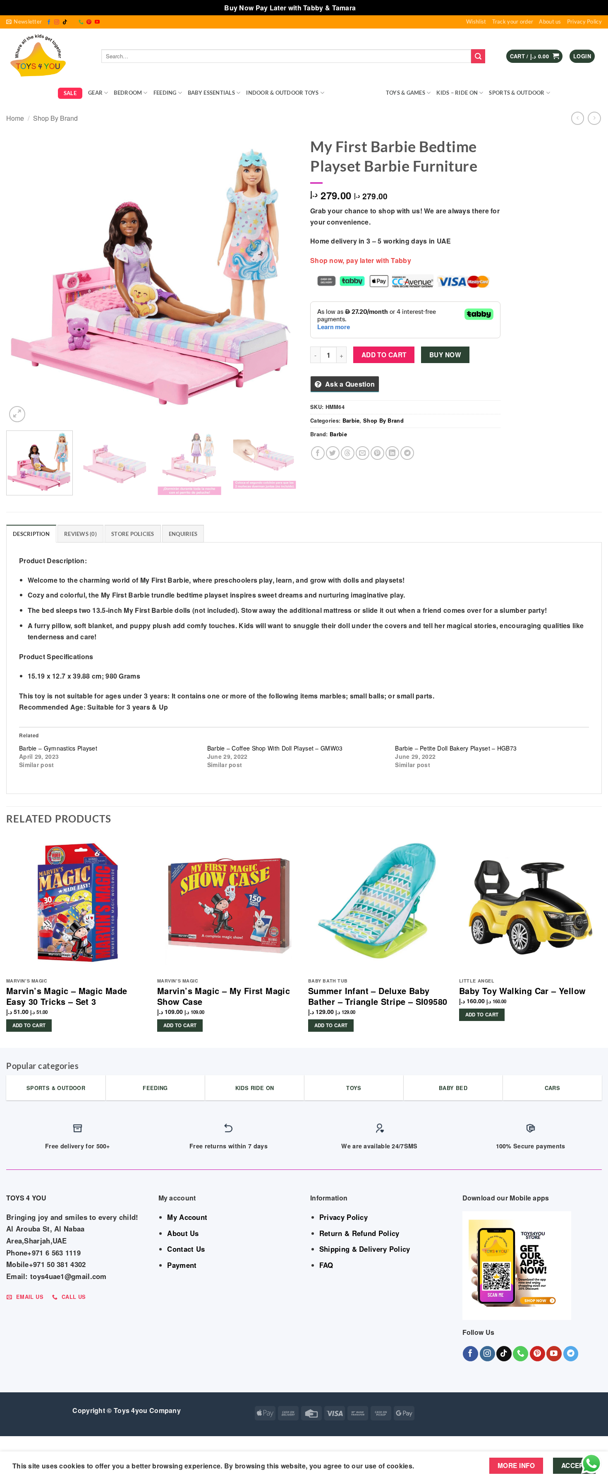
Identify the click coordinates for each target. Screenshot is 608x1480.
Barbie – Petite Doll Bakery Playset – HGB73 (456, 748)
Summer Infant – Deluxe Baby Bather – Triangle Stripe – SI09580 (378, 996)
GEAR (95, 92)
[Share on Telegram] (407, 453)
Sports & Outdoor (516, 92)
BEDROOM (128, 92)
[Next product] (577, 118)
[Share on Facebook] (318, 453)
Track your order (513, 21)
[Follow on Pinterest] (88, 22)
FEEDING (165, 92)
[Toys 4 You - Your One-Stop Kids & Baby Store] (47, 56)
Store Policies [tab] (132, 534)
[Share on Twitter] (333, 453)
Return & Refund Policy (359, 1233)
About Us (183, 1233)
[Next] (281, 278)
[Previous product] (594, 118)
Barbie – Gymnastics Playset (58, 748)
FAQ (326, 1265)
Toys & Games (405, 92)
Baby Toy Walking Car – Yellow (522, 990)
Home (15, 118)
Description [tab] (31, 534)
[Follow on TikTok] (64, 22)
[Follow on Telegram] (571, 1353)
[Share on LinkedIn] (392, 453)
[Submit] (478, 56)
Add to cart (384, 354)
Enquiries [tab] (183, 534)
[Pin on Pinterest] (377, 453)
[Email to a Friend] (362, 453)
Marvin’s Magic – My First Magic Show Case (223, 996)
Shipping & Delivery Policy (364, 1249)
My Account (187, 1217)
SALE (70, 93)
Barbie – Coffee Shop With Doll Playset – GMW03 (275, 748)
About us (550, 21)
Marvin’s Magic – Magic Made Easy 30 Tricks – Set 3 (66, 996)
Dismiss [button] (371, 7)
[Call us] (81, 22)
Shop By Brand (352, 92)
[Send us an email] (72, 22)
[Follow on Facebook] (48, 22)
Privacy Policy (584, 21)
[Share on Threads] (347, 453)
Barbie (351, 420)
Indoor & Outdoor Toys (282, 92)
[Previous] (22, 278)
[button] (24, 22)
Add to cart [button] (29, 1025)
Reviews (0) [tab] (80, 534)
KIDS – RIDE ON (457, 92)
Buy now (445, 354)
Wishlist (476, 21)
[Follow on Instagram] (56, 22)
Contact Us (186, 1249)
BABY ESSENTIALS (211, 92)
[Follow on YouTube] (97, 22)
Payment (181, 1265)
